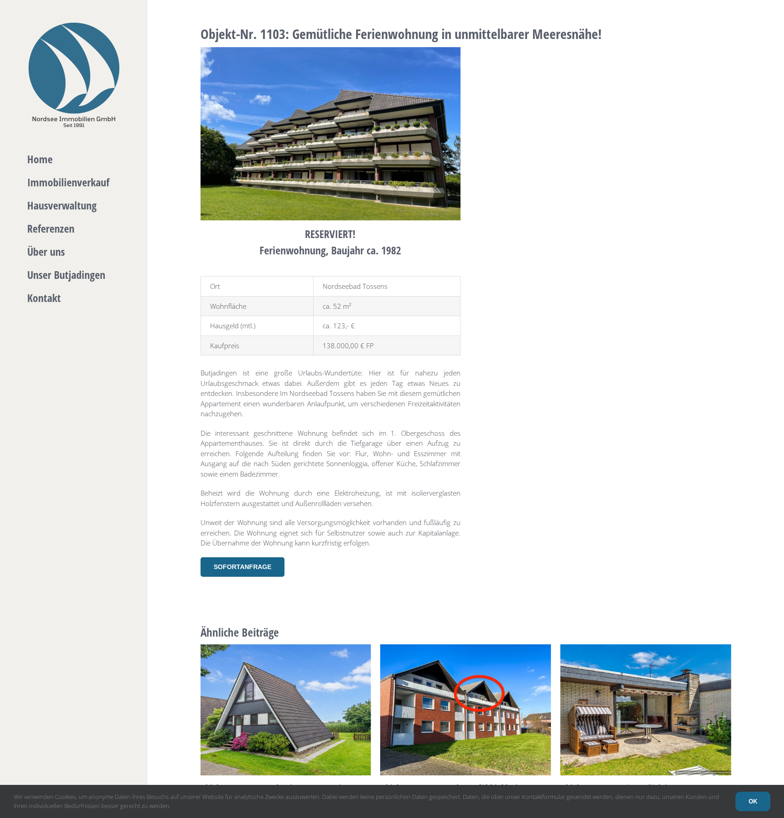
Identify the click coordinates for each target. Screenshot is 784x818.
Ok (753, 801)
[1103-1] (331, 50)
